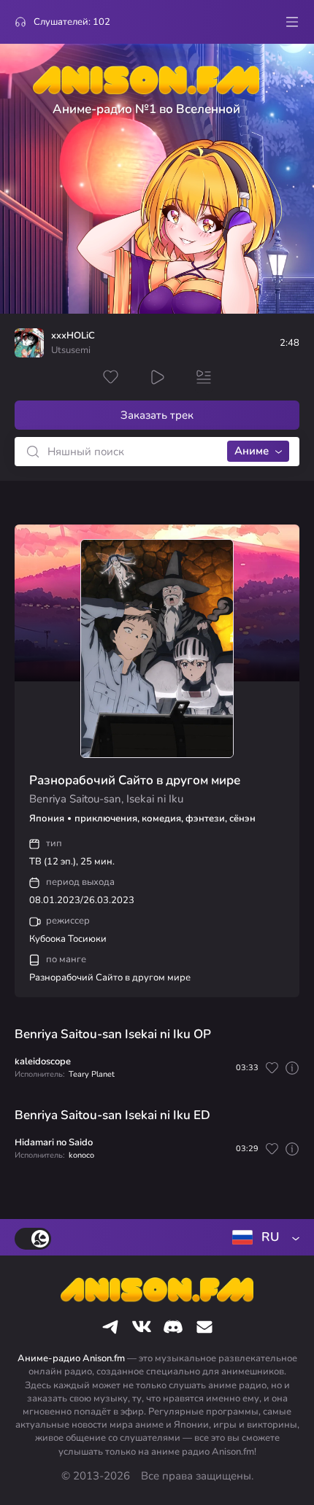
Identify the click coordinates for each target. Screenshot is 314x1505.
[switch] (33, 1239)
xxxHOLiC (73, 336)
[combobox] (262, 1237)
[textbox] (262, 1237)
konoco (81, 1155)
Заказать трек (157, 415)
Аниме (251, 451)
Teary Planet (92, 1074)
